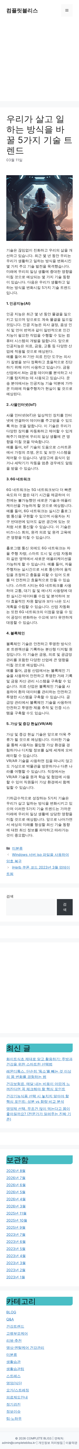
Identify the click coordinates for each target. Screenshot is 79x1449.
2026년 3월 (16, 1206)
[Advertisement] (39, 62)
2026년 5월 (15, 1192)
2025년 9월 (15, 1227)
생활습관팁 (15, 1369)
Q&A (10, 1319)
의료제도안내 (17, 1397)
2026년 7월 (15, 1178)
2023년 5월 (15, 1249)
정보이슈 (13, 1411)
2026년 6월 (16, 1185)
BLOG (11, 1312)
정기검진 (13, 1404)
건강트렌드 (15, 1326)
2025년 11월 (16, 1213)
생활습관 (13, 1362)
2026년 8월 (15, 1171)
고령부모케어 (17, 1333)
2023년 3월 (16, 1263)
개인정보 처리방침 (50, 1442)
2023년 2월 (15, 1270)
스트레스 (13, 1376)
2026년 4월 (16, 1199)
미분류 (17, 848)
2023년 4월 (16, 1256)
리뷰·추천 (14, 1340)
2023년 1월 (15, 1277)
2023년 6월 (16, 1242)
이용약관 (71, 1442)
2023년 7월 (15, 1235)
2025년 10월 (16, 1220)
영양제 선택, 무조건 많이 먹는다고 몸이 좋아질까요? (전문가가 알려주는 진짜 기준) (38, 1114)
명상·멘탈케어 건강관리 (25, 1348)
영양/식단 (14, 1383)
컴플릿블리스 (22, 10)
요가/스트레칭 (17, 1390)
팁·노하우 (14, 1418)
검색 (9, 896)
